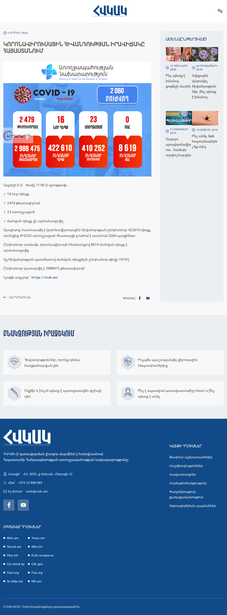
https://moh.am (44, 277)
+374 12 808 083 (30, 482)
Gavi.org (13, 572)
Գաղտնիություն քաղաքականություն (186, 494)
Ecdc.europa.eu (42, 555)
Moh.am (12, 538)
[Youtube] (147, 298)
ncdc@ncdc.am (37, 491)
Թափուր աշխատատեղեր (191, 457)
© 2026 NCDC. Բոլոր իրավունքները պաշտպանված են (41, 606)
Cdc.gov (37, 564)
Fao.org (37, 572)
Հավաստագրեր (182, 474)
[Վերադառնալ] (5, 297)
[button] (220, 11)
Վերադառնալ (20, 297)
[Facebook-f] (139, 298)
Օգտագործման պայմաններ (192, 506)
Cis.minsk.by (16, 564)
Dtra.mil (12, 555)
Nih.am (36, 581)
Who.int (36, 546)
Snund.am (14, 546)
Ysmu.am (38, 538)
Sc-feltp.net (15, 581)
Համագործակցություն (188, 483)
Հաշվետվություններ (186, 466)
